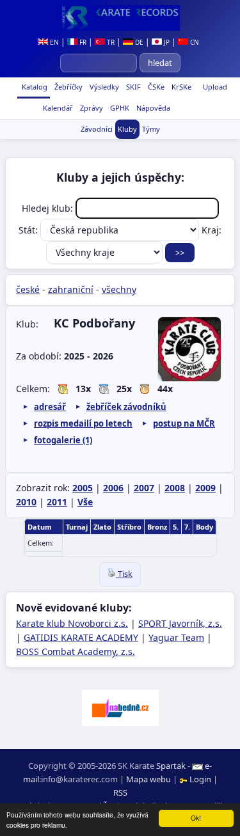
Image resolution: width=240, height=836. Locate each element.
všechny (119, 289)
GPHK (118, 108)
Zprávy (90, 108)
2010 (26, 502)
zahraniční (70, 289)
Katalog (33, 86)
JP (166, 42)
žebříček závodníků (126, 407)
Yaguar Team (176, 637)
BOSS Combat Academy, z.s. (75, 651)
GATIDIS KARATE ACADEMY (81, 637)
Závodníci (97, 129)
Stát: (29, 230)
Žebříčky (67, 86)
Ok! (196, 818)
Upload (215, 86)
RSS (120, 792)
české (28, 289)
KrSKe (180, 86)
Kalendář (57, 108)
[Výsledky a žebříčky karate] (120, 18)
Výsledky (103, 86)
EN (53, 42)
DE (138, 42)
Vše (85, 502)
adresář (50, 407)
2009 (205, 488)
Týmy (151, 129)
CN (193, 42)
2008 (174, 488)
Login (200, 779)
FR (81, 42)
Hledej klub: (49, 208)
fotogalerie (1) (63, 440)
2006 (113, 488)
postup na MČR (184, 423)
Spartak (171, 765)
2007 (144, 488)
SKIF (132, 86)
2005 (82, 488)
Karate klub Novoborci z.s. (72, 623)
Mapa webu (148, 779)
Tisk (124, 574)
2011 (57, 502)
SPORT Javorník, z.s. (180, 623)
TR (110, 42)
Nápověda (152, 108)
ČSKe (155, 86)
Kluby (127, 129)
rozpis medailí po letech (83, 423)
